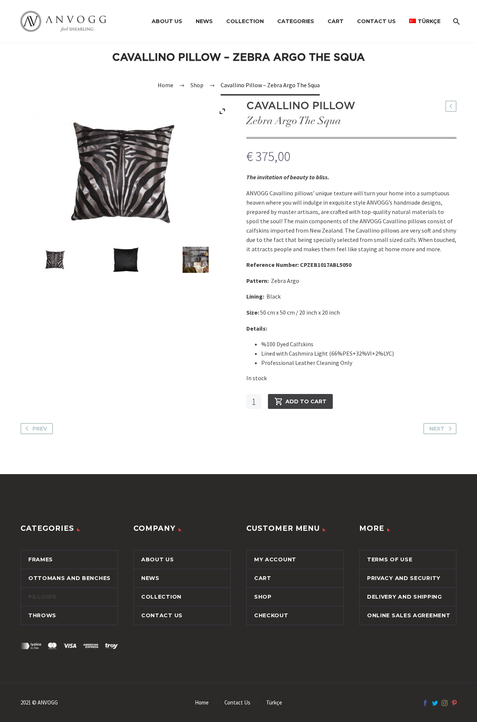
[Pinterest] (454, 703)
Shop (263, 596)
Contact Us (376, 21)
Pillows (42, 596)
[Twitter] (435, 703)
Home (202, 703)
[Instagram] (445, 703)
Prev (39, 428)
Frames (40, 559)
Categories (295, 21)
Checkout (271, 615)
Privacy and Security (403, 578)
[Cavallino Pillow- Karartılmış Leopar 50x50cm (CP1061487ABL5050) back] (125, 260)
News (204, 21)
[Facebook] (425, 703)
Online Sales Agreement (408, 615)
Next (437, 428)
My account (275, 559)
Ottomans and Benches (69, 578)
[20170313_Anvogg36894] (195, 260)
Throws (42, 615)
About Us (167, 21)
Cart (336, 21)
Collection (245, 21)
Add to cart (305, 401)
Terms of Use (389, 559)
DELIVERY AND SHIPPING (404, 596)
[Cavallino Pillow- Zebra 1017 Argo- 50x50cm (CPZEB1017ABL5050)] (55, 260)
